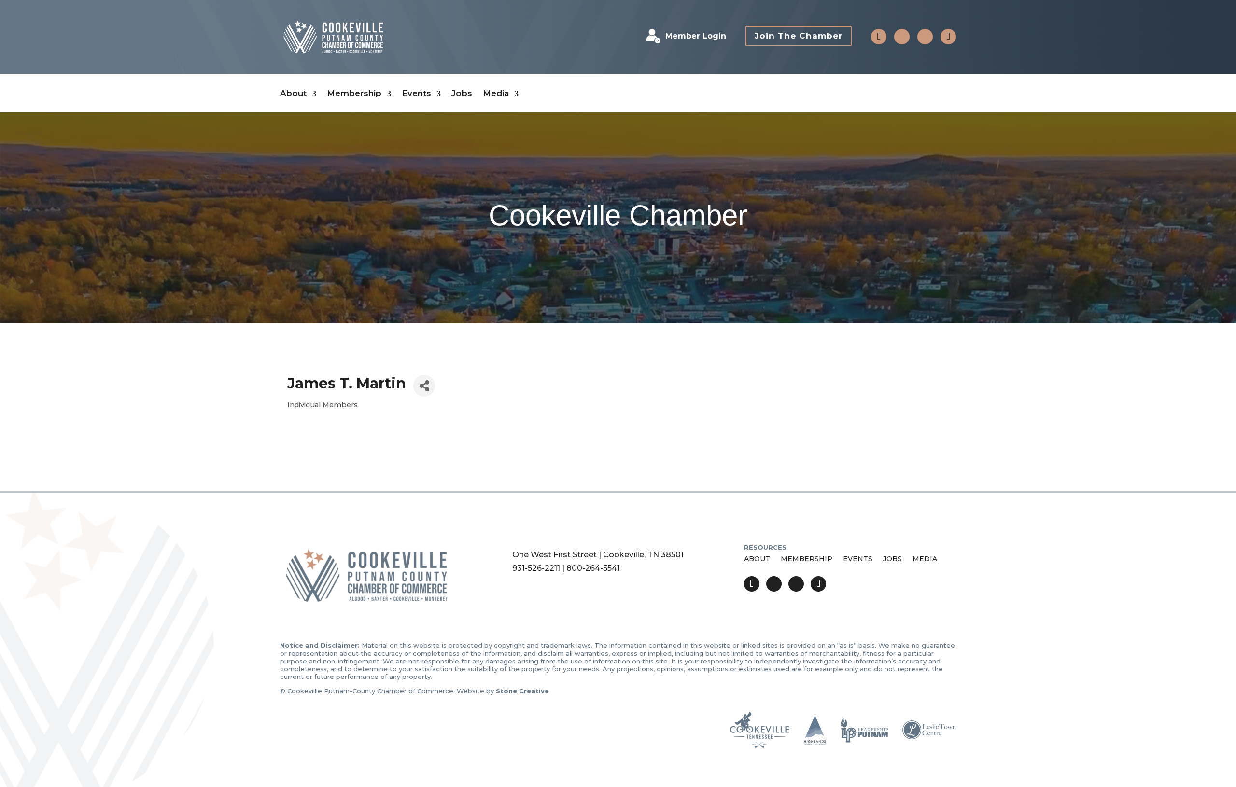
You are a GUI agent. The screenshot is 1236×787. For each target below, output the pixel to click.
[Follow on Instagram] (925, 36)
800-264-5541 (593, 568)
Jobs (461, 93)
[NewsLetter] (948, 36)
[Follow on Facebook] (902, 36)
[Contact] (878, 36)
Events (416, 93)
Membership (354, 93)
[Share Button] (424, 386)
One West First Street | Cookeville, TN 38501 (598, 554)
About (293, 93)
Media (496, 93)
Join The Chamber (799, 36)
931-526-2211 (536, 568)
